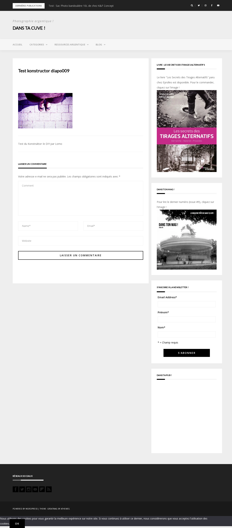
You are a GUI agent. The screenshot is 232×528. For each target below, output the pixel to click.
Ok (17, 523)
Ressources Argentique (70, 44)
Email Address (167, 297)
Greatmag (52, 508)
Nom (161, 327)
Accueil (17, 44)
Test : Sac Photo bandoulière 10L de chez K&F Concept (81, 5)
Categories (37, 44)
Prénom (163, 312)
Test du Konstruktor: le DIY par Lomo (40, 143)
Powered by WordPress (25, 508)
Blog (99, 44)
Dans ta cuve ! (29, 28)
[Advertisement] (187, 418)
